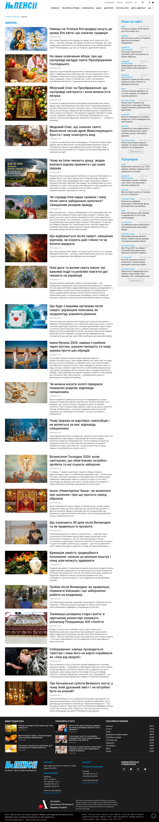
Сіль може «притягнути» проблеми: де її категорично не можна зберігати (134, 54)
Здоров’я (108, 8)
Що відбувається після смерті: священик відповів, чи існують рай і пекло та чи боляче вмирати (81, 240)
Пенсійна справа (71, 8)
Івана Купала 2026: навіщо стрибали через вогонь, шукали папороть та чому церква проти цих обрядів (80, 346)
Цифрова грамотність (136, 817)
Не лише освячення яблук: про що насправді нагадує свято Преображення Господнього (81, 60)
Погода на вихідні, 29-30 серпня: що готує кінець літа (135, 30)
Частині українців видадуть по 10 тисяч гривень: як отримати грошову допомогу (134, 93)
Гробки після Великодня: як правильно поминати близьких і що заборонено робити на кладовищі (79, 591)
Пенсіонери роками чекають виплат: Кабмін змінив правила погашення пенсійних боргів (135, 238)
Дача (98, 8)
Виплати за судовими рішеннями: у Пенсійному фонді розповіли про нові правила (135, 203)
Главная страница (12, 16)
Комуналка (88, 8)
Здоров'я (124, 36)
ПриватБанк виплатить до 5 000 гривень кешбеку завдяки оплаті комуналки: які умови (135, 169)
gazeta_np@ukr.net (89, 783)
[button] (136, 151)
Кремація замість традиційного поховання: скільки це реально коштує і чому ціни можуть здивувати (80, 556)
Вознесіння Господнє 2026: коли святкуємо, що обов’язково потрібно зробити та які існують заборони (78, 460)
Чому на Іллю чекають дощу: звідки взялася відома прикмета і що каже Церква (77, 164)
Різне (123, 27)
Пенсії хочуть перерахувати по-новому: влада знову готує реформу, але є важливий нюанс (135, 273)
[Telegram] (131, 769)
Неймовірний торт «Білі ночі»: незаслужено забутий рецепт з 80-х (134, 68)
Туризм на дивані (88, 819)
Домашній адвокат (137, 814)
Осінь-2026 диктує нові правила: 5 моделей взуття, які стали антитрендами (135, 215)
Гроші (123, 89)
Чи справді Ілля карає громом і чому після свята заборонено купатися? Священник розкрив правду (78, 201)
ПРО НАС (48, 762)
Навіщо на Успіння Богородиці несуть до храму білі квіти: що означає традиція (81, 31)
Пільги (109, 817)
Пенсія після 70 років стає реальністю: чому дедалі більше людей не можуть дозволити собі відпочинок (135, 106)
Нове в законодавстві (120, 817)
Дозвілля (103, 817)
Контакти (128, 2)
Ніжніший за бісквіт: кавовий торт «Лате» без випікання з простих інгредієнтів (134, 182)
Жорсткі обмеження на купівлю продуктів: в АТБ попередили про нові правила (135, 119)
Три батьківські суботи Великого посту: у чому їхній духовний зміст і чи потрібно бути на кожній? (81, 687)
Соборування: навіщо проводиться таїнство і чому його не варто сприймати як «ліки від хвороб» (81, 653)
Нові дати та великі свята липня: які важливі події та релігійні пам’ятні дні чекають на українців (79, 271)
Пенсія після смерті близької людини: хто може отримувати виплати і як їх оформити (134, 145)
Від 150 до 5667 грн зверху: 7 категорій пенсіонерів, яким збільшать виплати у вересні (134, 250)
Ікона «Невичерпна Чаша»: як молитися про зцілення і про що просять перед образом (80, 494)
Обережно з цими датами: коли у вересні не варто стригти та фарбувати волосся (135, 81)
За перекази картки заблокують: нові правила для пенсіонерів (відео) (135, 227)
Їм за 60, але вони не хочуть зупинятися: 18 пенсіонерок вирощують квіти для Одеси (133, 262)
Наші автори (109, 2)
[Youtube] (153, 2)
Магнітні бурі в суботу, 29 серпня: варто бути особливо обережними (135, 40)
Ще (149, 8)
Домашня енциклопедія (127, 49)
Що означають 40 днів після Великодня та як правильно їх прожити (80, 524)
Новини (55, 8)
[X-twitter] (138, 769)
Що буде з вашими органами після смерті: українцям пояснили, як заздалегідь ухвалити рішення (76, 310)
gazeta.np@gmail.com (52, 793)
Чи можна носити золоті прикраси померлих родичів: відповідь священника (76, 388)
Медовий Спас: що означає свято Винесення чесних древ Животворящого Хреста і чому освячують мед (81, 131)
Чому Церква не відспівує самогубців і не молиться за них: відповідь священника (79, 424)
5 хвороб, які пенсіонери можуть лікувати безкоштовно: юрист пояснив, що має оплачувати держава (135, 132)
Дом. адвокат (138, 8)
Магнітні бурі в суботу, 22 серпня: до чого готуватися (135, 193)
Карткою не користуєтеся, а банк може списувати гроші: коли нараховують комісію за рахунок (85, 749)
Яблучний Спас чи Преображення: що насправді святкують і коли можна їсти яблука (80, 92)
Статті (116, 819)
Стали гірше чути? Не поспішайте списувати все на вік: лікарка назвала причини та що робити (84, 738)
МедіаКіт (86, 762)
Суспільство (122, 8)
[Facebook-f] (149, 2)
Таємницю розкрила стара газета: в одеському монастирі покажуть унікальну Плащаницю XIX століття (77, 618)
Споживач (125, 115)
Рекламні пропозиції (92, 766)
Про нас (120, 2)
